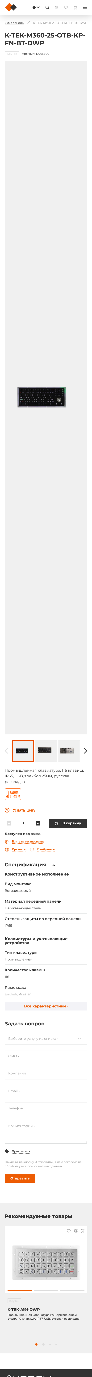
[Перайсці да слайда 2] (46, 1290)
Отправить (19, 1178)
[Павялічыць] (38, 823)
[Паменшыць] (9, 823)
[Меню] (85, 7)
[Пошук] (47, 7)
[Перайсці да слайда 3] (72, 1290)
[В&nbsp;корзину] (82, 1231)
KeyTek (12, 53)
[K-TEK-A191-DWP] (46, 1262)
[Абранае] (69, 1231)
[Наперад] (85, 751)
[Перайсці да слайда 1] (20, 1290)
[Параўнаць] (76, 1231)
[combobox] (46, 1038)
